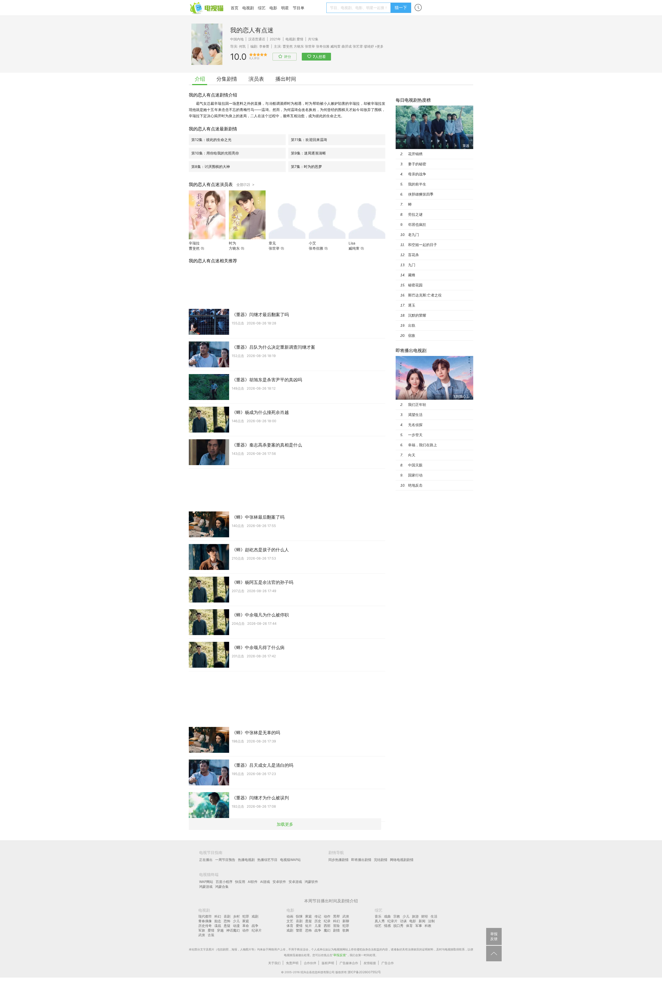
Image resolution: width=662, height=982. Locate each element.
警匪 (299, 930)
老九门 (413, 234)
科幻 (217, 916)
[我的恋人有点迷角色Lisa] (367, 238)
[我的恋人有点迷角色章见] (287, 238)
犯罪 (245, 916)
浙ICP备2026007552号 (364, 972)
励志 (217, 921)
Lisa (352, 243)
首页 (234, 7)
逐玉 (411, 305)
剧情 (336, 930)
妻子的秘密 (417, 164)
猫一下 (401, 7)
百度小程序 (224, 882)
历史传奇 (205, 926)
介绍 (200, 79)
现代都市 (205, 916)
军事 (418, 926)
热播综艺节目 (267, 860)
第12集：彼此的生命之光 (211, 139)
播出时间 (285, 79)
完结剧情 (380, 860)
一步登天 (415, 435)
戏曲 (387, 916)
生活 (434, 916)
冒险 (336, 926)
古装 (211, 935)
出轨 (411, 325)
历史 (317, 921)
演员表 (256, 79)
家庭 (245, 921)
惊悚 (299, 916)
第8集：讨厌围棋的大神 (210, 166)
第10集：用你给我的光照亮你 (215, 153)
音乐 (378, 916)
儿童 (317, 926)
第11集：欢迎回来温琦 (309, 139)
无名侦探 (415, 424)
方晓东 (299, 46)
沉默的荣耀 (417, 315)
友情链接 (370, 963)
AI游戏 (265, 882)
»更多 (379, 46)
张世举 (274, 248)
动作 (245, 930)
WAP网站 (206, 882)
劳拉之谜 (415, 214)
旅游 (415, 916)
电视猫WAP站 (290, 860)
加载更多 (285, 824)
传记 (317, 916)
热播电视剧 (246, 860)
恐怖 (227, 921)
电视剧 (248, 7)
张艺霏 (358, 46)
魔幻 (327, 930)
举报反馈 (339, 955)
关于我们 (274, 963)
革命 (245, 926)
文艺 (290, 921)
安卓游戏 (295, 882)
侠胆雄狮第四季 (420, 194)
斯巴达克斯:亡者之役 (425, 295)
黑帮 (336, 916)
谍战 (217, 926)
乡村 (236, 916)
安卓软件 (279, 882)
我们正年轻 (417, 404)
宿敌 (411, 335)
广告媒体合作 (349, 963)
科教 (428, 926)
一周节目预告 (225, 860)
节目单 (298, 7)
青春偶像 (205, 921)
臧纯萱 (354, 248)
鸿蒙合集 (222, 886)
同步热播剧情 (338, 860)
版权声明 (328, 963)
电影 (273, 7)
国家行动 (415, 475)
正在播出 (206, 860)
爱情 (300, 39)
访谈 (403, 921)
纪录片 (257, 930)
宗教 (396, 916)
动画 (290, 916)
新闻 (422, 921)
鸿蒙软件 (311, 882)
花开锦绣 (415, 154)
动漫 (236, 926)
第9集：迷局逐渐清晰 (308, 153)
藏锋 (411, 275)
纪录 (327, 921)
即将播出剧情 (361, 860)
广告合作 (387, 963)
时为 (232, 243)
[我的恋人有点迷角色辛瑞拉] (207, 238)
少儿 (236, 921)
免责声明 (292, 963)
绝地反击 (415, 485)
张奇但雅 (316, 248)
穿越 (220, 930)
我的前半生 (417, 184)
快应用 (240, 882)
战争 (255, 926)
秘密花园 (415, 285)
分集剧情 (226, 79)
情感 (387, 926)
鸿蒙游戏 (206, 886)
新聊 (345, 921)
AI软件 (253, 882)
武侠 (201, 935)
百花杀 (413, 254)
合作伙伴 (310, 963)
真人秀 (380, 921)
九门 (411, 265)
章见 (272, 243)
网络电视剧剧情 (401, 860)
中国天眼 (415, 465)
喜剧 (227, 916)
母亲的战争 (417, 174)
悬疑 (227, 926)
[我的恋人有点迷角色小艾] (327, 238)
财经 (424, 916)
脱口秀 (398, 926)
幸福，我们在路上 (422, 445)
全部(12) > (245, 184)
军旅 (201, 930)
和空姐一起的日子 (422, 244)
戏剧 (255, 916)
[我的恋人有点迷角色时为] (247, 238)
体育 (290, 926)
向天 (411, 455)
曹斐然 (288, 46)
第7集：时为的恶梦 (306, 166)
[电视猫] (207, 7)
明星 (285, 7)
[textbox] (359, 8)
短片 (308, 926)
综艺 (262, 7)
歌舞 (345, 930)
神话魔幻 (233, 930)
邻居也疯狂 (417, 224)
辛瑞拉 (194, 243)
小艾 (312, 243)
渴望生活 (415, 414)
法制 (431, 921)
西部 (327, 926)
